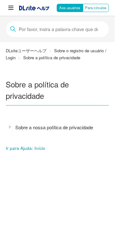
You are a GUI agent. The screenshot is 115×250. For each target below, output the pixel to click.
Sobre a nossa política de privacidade (54, 127)
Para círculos (95, 7)
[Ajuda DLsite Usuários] (34, 8)
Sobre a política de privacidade (51, 57)
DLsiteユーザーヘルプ (26, 51)
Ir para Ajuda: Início (25, 148)
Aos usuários (69, 7)
